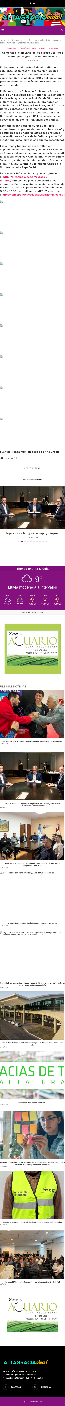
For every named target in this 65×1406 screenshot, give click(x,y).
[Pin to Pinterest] (36, 468)
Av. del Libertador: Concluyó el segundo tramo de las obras (32, 923)
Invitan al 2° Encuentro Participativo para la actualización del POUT (32, 1282)
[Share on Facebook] (30, 468)
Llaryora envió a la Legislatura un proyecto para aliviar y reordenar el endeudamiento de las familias (32, 804)
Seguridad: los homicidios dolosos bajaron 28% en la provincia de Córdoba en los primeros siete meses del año (32, 984)
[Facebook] (30, 3)
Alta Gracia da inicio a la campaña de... (32, 533)
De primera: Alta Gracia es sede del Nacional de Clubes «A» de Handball (32, 741)
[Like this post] (27, 468)
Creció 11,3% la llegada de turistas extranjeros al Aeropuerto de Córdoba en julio (32, 1044)
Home (2, 40)
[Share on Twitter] (33, 468)
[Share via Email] (39, 468)
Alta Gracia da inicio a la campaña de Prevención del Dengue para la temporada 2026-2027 (32, 864)
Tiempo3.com (37, 612)
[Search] (61, 30)
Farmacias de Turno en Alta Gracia (32, 1103)
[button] (2, 513)
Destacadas (17, 40)
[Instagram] (34, 3)
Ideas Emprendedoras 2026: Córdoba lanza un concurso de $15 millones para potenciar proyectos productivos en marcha (32, 1163)
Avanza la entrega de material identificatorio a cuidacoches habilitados (32, 1222)
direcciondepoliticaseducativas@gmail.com (31, 194)
